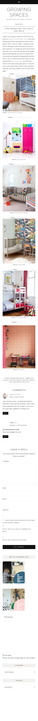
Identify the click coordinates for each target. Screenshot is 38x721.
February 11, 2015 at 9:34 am (18, 425)
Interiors (21, 378)
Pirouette (21, 369)
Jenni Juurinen (21, 159)
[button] (19, 2)
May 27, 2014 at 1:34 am (17, 397)
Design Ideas (15, 378)
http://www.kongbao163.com (12, 432)
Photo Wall (21, 265)
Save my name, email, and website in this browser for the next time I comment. (19, 521)
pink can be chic (16, 61)
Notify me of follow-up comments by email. (17, 530)
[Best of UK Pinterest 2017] (14, 583)
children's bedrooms (22, 380)
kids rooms (26, 382)
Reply (5, 413)
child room (12, 380)
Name (5, 488)
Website (6, 510)
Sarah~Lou (13, 394)
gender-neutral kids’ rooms (18, 39)
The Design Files (21, 317)
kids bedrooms (17, 382)
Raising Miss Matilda (21, 213)
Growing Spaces (19, 12)
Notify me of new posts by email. (15, 540)
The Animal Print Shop (15, 112)
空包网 (11, 422)
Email (5, 499)
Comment (6, 461)
